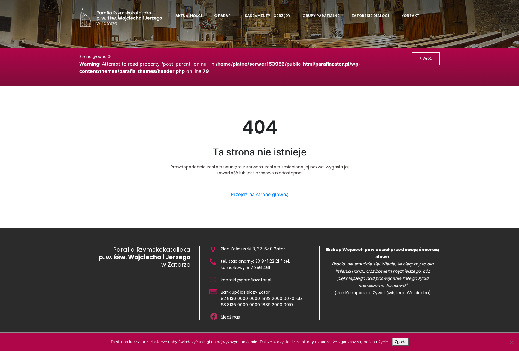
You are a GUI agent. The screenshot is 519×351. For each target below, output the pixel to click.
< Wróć (426, 58)
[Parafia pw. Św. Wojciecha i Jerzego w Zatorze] (124, 17)
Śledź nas (230, 317)
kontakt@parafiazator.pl (246, 280)
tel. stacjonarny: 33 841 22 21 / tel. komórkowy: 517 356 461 (255, 264)
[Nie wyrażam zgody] (511, 342)
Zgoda (400, 341)
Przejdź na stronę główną (260, 194)
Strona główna (93, 56)
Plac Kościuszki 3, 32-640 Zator (253, 249)
